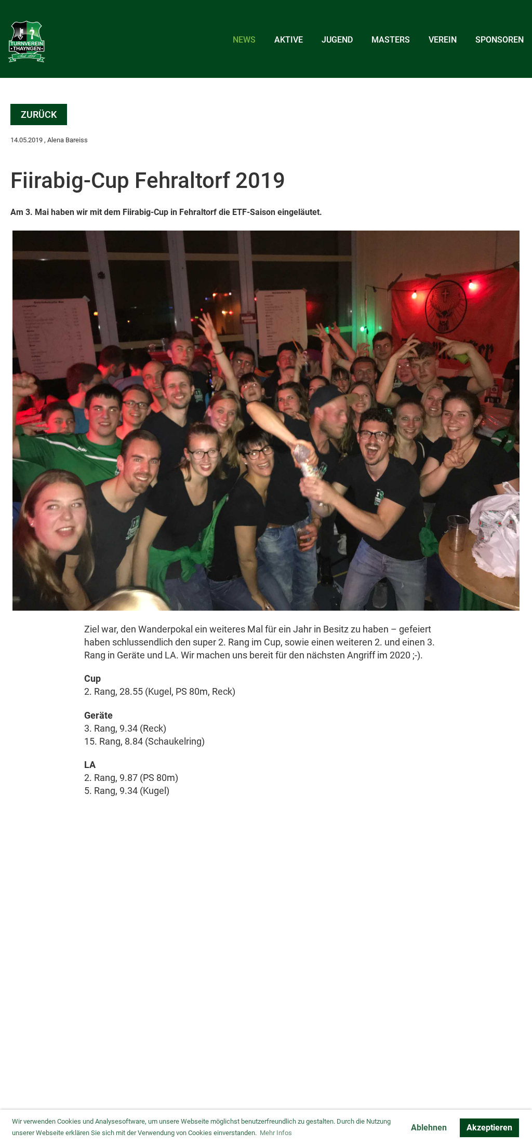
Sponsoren (499, 40)
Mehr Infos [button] (276, 1133)
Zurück (39, 114)
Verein (443, 40)
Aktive (288, 40)
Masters (390, 40)
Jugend (337, 40)
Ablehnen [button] (429, 1127)
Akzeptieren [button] (489, 1127)
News (244, 40)
